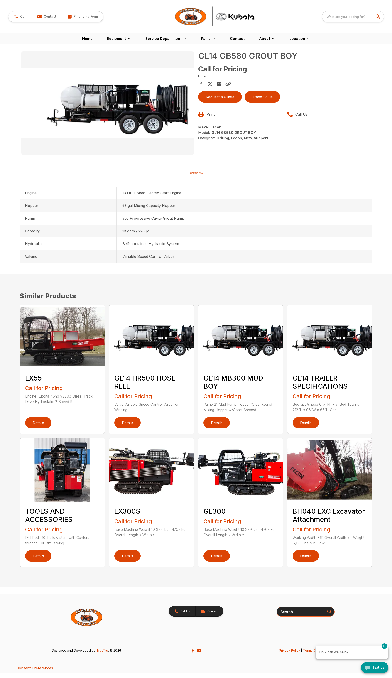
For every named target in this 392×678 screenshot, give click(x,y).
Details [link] (38, 422)
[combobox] (353, 16)
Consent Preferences (34, 668)
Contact (237, 38)
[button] (20, 16)
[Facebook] (193, 650)
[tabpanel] (107, 103)
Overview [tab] (196, 173)
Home (87, 38)
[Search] (329, 611)
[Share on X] (210, 84)
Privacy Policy (289, 650)
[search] (378, 16)
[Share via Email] (219, 84)
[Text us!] (374, 668)
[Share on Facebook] (201, 84)
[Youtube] (199, 650)
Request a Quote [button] (220, 97)
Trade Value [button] (262, 97)
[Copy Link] (228, 84)
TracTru (102, 650)
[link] (82, 16)
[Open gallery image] (107, 103)
